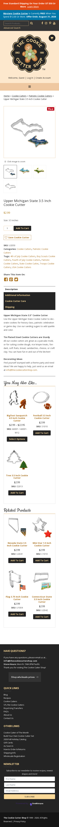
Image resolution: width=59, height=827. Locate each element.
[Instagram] (46, 23)
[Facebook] (42, 23)
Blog (6, 694)
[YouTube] (54, 23)
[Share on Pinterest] (11, 279)
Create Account (43, 77)
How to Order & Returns (14, 749)
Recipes (7, 698)
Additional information (17, 295)
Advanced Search (12, 27)
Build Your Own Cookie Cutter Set (19, 736)
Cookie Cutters (19, 95)
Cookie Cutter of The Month (16, 732)
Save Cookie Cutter (18, 237)
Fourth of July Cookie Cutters (26, 259)
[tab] (29, 289)
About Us (8, 714)
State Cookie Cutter (29, 263)
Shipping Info (10, 752)
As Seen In (8, 746)
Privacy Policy (20, 821)
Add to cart (22, 228)
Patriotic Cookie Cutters (40, 95)
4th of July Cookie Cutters (22, 256)
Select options (17, 439)
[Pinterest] (50, 23)
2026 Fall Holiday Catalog (15, 739)
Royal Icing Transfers (13, 708)
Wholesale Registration (14, 756)
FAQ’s (6, 711)
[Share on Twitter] (16, 279)
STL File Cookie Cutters (14, 704)
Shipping (10, 307)
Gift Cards (8, 742)
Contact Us (8, 718)
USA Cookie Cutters (21, 267)
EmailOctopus (37, 803)
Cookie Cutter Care (15, 301)
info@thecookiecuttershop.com (21, 369)
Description (11, 289)
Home (7, 95)
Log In (30, 77)
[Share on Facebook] (6, 279)
